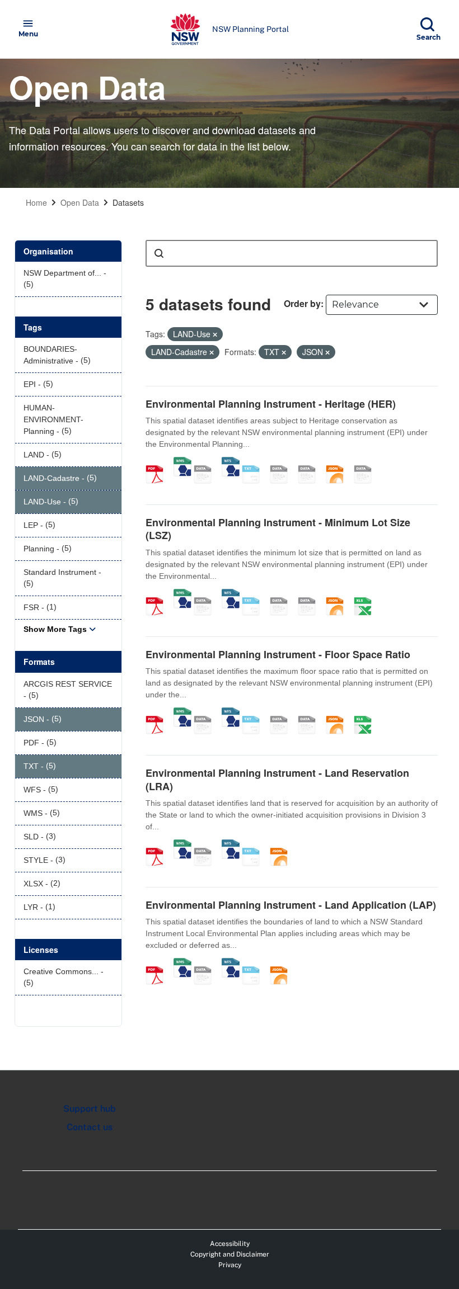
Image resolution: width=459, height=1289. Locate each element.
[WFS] (231, 462)
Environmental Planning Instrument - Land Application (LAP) (291, 905)
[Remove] (215, 334)
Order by (302, 303)
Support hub (89, 1108)
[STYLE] (283, 462)
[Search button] (159, 253)
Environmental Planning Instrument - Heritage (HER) (271, 403)
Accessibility (230, 1244)
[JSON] (339, 462)
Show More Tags (55, 629)
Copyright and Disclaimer (229, 1254)
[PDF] (158, 462)
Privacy (229, 1265)
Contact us (90, 1127)
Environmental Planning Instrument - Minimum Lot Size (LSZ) (278, 528)
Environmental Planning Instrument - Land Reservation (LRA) (277, 779)
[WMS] (182, 462)
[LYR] (367, 462)
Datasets (128, 202)
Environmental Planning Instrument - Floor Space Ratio (278, 654)
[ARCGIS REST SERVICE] (206, 462)
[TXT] (255, 462)
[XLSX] (367, 594)
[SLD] (311, 462)
